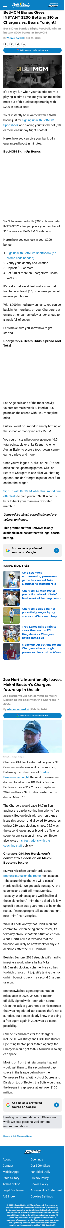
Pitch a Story (11, 1178)
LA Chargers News (22, 1136)
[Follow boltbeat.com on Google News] (56, 550)
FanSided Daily (40, 1171)
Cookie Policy (39, 1184)
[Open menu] (5, 5)
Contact (8, 1165)
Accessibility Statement (46, 1190)
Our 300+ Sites (40, 1165)
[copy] (23, 44)
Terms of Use (11, 1184)
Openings (36, 1159)
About (7, 1159)
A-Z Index (9, 1196)
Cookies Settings (41, 1196)
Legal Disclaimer (14, 1190)
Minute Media (20, 1205)
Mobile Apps (11, 1171)
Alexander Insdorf (18, 709)
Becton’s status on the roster (22, 875)
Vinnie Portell (15, 38)
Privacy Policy (39, 1178)
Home (6, 1136)
